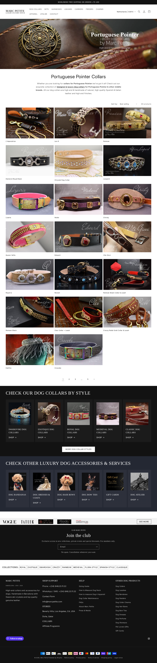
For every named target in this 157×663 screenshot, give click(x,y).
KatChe (8, 368)
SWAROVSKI (45, 567)
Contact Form (48, 596)
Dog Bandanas (121, 594)
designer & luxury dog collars (71, 87)
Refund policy (69, 658)
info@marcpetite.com (52, 601)
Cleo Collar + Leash (62, 330)
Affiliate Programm (51, 626)
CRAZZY (56, 567)
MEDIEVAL (78, 567)
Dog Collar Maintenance (88, 598)
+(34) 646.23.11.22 (57, 586)
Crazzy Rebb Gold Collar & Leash (116, 330)
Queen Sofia (10, 255)
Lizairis (8, 217)
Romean (106, 141)
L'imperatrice (11, 141)
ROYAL (23, 567)
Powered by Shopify (55, 658)
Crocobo (58, 368)
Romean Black (11, 330)
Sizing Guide (84, 586)
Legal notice (118, 658)
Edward (57, 255)
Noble (57, 217)
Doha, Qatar (47, 616)
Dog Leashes (121, 590)
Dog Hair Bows (122, 606)
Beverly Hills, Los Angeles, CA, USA (58, 611)
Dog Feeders (121, 598)
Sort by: (114, 104)
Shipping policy (106, 658)
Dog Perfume (121, 619)
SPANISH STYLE (107, 567)
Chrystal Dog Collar (62, 180)
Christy (106, 217)
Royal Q (9, 293)
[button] (139, 11)
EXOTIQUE (32, 567)
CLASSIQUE (122, 567)
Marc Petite (44, 658)
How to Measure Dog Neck (90, 590)
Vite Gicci (107, 255)
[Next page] (94, 379)
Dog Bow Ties (121, 610)
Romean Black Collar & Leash (114, 293)
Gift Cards (120, 631)
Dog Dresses (121, 614)
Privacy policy (81, 658)
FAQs (81, 602)
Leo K (57, 141)
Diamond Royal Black (14, 179)
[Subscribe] (96, 546)
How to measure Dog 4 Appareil (92, 594)
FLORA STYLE (91, 567)
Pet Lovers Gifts (122, 627)
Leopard (106, 179)
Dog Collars (120, 586)
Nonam (57, 293)
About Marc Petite (86, 606)
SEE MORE (144, 521)
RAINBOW (66, 567)
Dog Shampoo (121, 623)
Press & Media (85, 610)
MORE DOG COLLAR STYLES (78, 449)
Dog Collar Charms (123, 602)
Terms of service (93, 658)
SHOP (11, 437)
